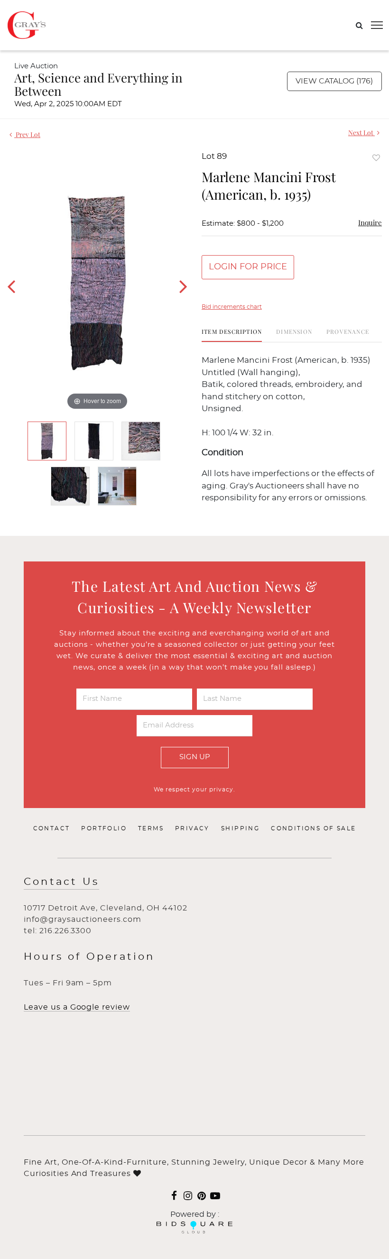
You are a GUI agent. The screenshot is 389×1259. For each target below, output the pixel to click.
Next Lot (361, 133)
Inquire (370, 222)
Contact (51, 828)
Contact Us (61, 882)
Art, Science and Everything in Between (98, 84)
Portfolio (104, 828)
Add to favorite (376, 157)
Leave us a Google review (77, 1007)
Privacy (192, 828)
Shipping (240, 828)
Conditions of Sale (313, 828)
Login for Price (248, 267)
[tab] (232, 335)
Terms (151, 828)
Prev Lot (27, 134)
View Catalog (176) (334, 81)
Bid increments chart (232, 307)
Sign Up (194, 757)
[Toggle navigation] (377, 25)
